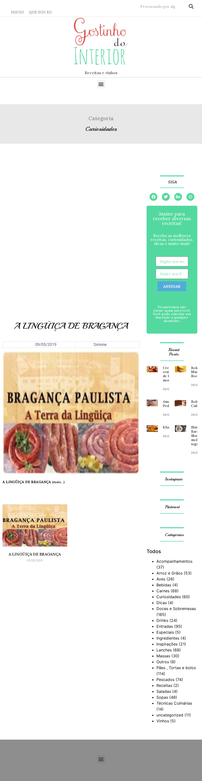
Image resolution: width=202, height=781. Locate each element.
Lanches (164, 649)
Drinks (162, 620)
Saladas (163, 691)
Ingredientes (167, 638)
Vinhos (162, 720)
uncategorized (169, 715)
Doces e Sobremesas (176, 608)
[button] (101, 84)
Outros (162, 661)
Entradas (164, 626)
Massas (163, 655)
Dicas (161, 602)
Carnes (162, 590)
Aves (160, 579)
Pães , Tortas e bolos (176, 667)
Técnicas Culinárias (174, 703)
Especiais (165, 632)
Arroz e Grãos (169, 573)
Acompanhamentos (174, 561)
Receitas (164, 685)
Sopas (162, 697)
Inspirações (167, 644)
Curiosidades (101, 129)
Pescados (165, 679)
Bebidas (163, 584)
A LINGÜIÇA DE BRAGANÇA (35, 554)
